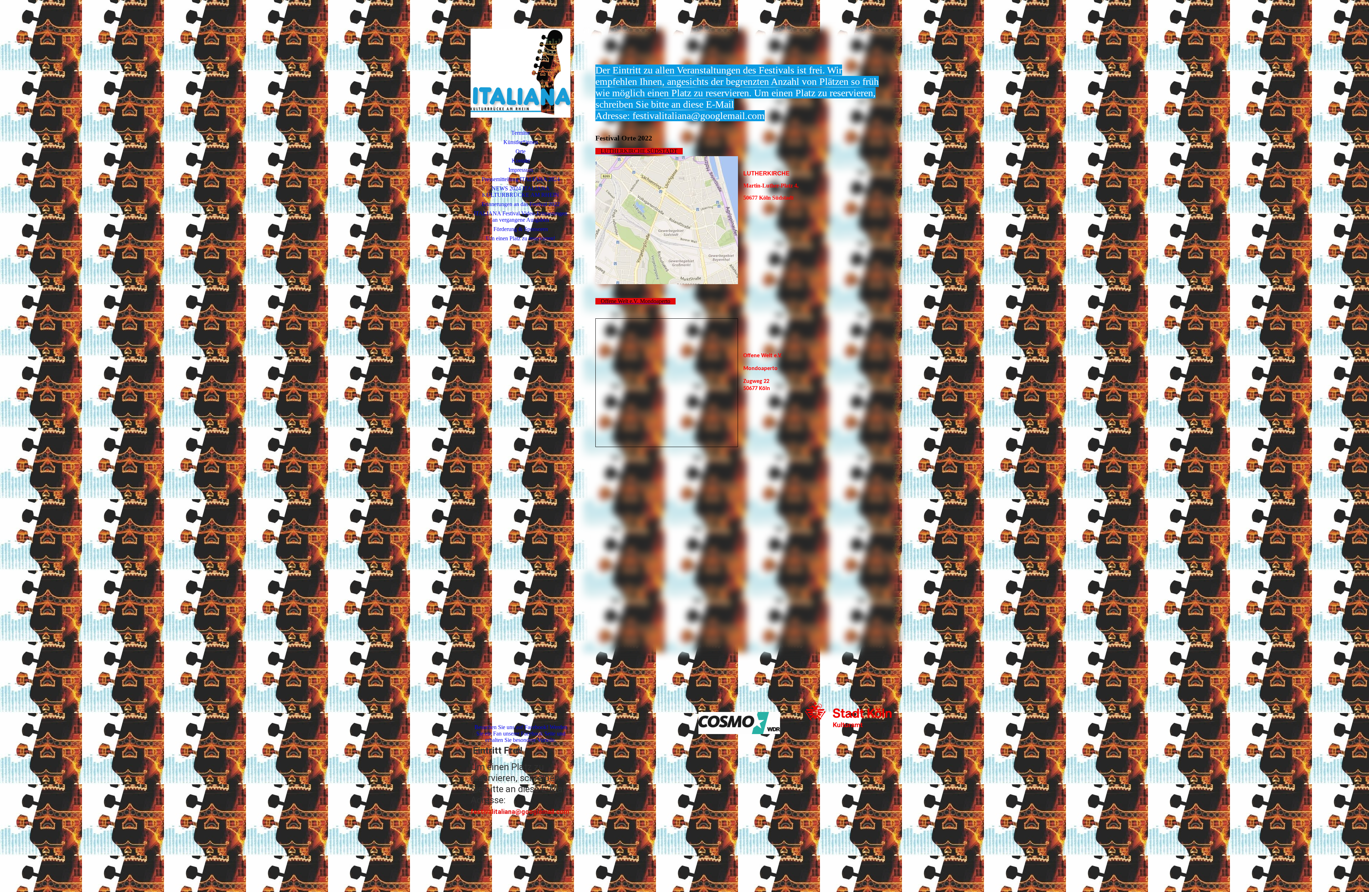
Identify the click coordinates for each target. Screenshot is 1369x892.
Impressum (520, 170)
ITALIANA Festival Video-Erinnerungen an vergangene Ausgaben (520, 216)
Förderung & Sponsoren (520, 229)
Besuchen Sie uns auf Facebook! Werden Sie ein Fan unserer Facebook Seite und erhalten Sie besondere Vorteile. (521, 733)
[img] (520, 73)
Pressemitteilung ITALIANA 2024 (521, 179)
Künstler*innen (520, 142)
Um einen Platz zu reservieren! (520, 238)
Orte (520, 151)
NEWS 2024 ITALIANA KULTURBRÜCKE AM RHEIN (520, 191)
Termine (520, 133)
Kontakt (521, 161)
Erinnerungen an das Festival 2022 (521, 204)
